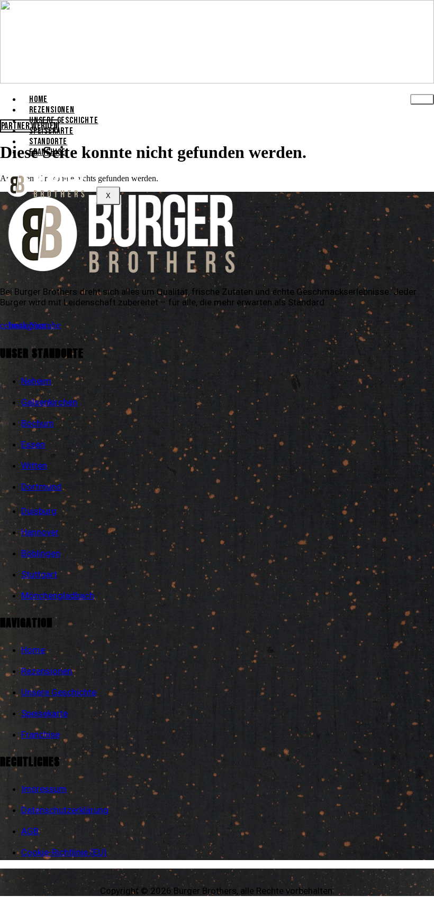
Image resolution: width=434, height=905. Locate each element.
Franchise (47, 152)
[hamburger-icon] (422, 99)
